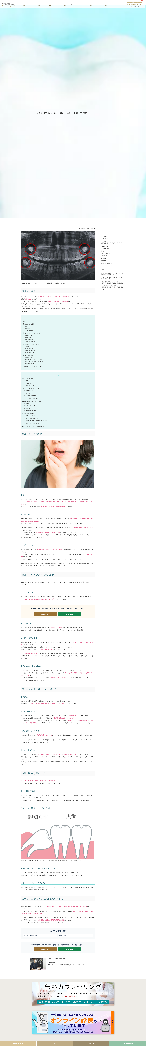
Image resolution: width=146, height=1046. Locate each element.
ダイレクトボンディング (107, 243)
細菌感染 (27, 346)
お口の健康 (103, 236)
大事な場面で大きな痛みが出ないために (34, 366)
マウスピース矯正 (105, 248)
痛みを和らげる (28, 335)
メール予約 (54, 1043)
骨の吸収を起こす (29, 348)
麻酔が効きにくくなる (30, 350)
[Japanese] (144, 0)
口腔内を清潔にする (29, 339)
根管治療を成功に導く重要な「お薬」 (110, 281)
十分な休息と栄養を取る (30, 341)
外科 (102, 251)
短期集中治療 (75, 935)
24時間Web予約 (45, 614)
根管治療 (103, 255)
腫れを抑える (28, 337)
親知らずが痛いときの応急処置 (31, 333)
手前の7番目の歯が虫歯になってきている (34, 361)
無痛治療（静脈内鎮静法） (40, 935)
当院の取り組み (104, 253)
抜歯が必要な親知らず (29, 355)
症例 (91, 5)
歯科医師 (38, 5)
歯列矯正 (103, 258)
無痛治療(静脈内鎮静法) (106, 263)
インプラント (104, 234)
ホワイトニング (104, 246)
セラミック (103, 238)
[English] (142, 0)
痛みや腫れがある (29, 357)
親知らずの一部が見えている (32, 363)
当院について (25, 5)
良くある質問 (104, 5)
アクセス (118, 5)
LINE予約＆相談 (128, 1043)
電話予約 (91, 1043)
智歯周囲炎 (27, 328)
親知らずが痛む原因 (28, 324)
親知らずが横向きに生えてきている (33, 359)
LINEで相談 (69, 614)
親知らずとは (26, 321)
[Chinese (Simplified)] (141, 0)
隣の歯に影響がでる (29, 352)
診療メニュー (51, 5)
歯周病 (102, 260)
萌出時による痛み (29, 330)
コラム (78, 5)
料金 (64, 5)
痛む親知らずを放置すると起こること (33, 344)
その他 (102, 241)
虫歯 (26, 326)
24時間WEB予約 (18, 1043)
